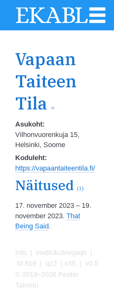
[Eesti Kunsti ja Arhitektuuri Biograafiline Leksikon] (51, 22)
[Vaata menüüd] (97, 22)
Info (21, 253)
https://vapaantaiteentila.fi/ (55, 168)
